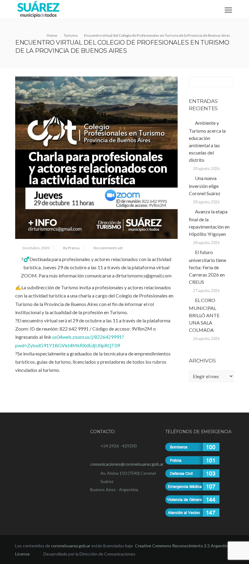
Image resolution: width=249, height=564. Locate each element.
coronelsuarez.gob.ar (70, 545)
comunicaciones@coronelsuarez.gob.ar (127, 464)
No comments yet (108, 248)
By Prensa (71, 248)
